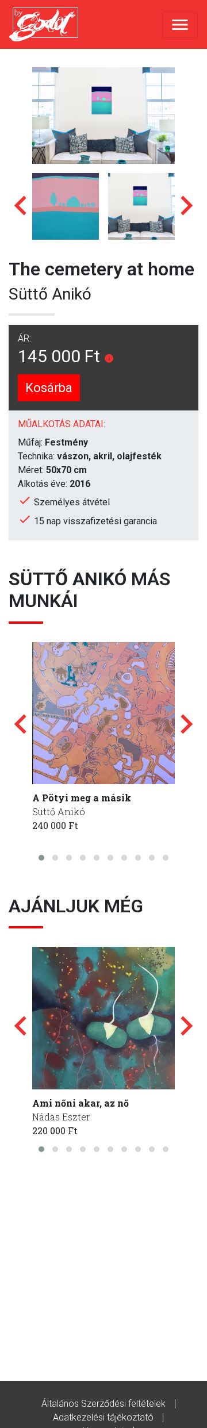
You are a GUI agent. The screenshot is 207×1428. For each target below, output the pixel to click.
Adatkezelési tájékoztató (103, 1417)
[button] (41, 857)
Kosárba (48, 388)
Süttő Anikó (50, 294)
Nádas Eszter (61, 1117)
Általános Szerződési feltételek (103, 1403)
